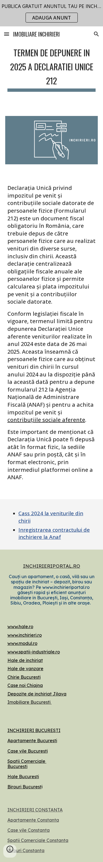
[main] (51, 68)
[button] (6, 33)
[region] (51, 13)
